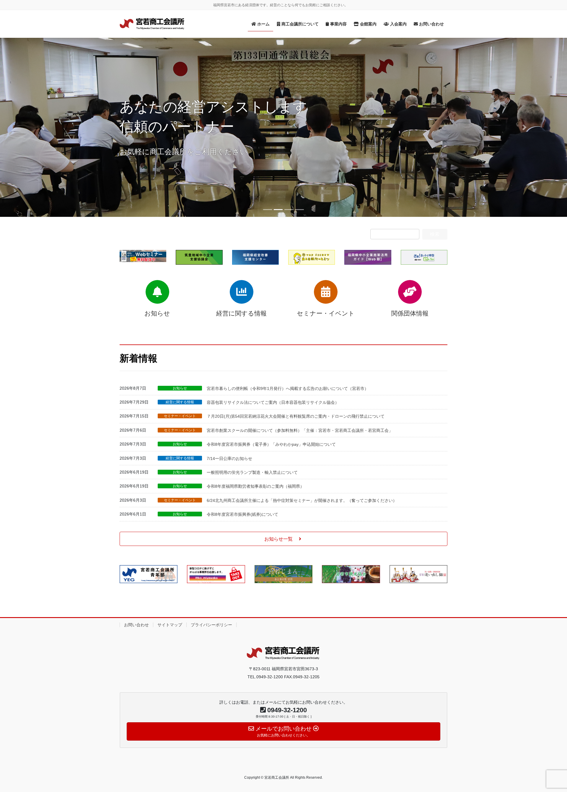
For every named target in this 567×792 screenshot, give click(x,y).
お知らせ (180, 388)
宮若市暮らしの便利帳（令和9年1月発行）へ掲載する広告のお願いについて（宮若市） (288, 388)
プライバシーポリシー (211, 624)
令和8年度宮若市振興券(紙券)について (242, 514)
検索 (434, 234)
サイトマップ (169, 624)
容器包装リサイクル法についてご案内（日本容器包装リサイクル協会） (273, 402)
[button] (42, 127)
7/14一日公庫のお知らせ (229, 458)
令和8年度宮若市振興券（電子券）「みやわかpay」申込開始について (271, 444)
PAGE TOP (549, 763)
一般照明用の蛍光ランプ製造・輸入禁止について (252, 472)
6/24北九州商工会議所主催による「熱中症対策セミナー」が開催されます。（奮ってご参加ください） (302, 500)
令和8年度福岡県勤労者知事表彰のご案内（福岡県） (255, 486)
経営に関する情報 (180, 402)
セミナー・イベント (180, 416)
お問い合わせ (136, 624)
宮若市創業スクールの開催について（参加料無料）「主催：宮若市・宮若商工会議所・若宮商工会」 (300, 430)
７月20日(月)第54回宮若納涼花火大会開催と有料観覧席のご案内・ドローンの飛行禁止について (295, 416)
